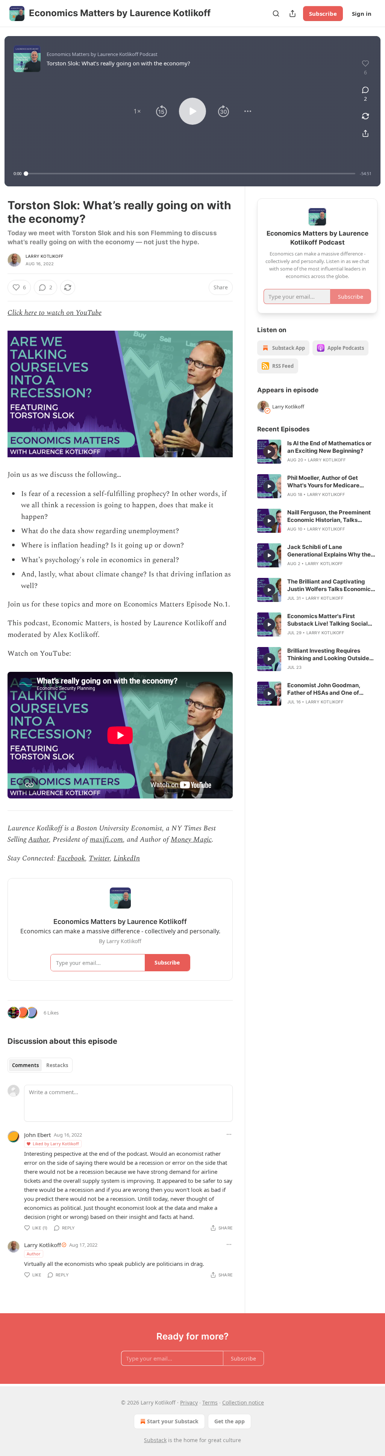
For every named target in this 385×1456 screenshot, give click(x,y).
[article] (317, 452)
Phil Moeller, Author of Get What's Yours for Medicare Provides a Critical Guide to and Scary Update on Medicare (330, 481)
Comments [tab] (25, 1065)
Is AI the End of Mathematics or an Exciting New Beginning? (329, 447)
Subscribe (323, 13)
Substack (155, 1440)
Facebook (71, 858)
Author (38, 839)
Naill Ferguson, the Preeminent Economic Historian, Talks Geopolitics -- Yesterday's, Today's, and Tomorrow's (329, 516)
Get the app (229, 1421)
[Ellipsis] (229, 1134)
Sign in (361, 13)
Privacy (189, 1402)
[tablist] (40, 1065)
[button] (137, 111)
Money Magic (191, 839)
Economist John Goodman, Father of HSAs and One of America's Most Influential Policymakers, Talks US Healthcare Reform (323, 689)
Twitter (99, 858)
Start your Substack (173, 1421)
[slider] (190, 173)
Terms (210, 1402)
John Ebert (37, 1134)
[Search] (275, 13)
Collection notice (243, 1402)
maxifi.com (106, 839)
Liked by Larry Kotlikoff (56, 1143)
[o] (269, 452)
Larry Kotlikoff (44, 256)
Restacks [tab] (57, 1065)
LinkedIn (127, 858)
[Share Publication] (292, 13)
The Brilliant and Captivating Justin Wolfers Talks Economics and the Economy (330, 585)
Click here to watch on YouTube (55, 312)
